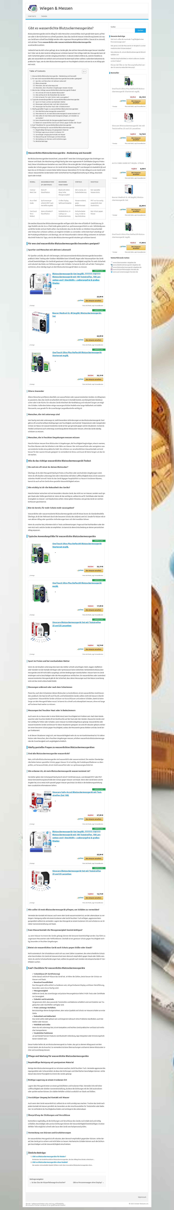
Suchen (113, 27)
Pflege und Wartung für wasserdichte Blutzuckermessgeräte (53, 127)
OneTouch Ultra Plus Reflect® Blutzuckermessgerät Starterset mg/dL (128, 90)
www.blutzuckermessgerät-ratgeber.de (127, 267)
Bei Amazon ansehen (93, 301)
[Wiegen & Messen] (31, 13)
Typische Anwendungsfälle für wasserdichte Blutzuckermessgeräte (55, 99)
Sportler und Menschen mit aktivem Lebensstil (51, 81)
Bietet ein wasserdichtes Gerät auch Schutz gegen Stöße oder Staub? (58, 122)
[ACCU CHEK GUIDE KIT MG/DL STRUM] (128, 155)
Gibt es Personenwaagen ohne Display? (88, 1182)
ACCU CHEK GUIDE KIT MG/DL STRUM (128, 163)
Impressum (142, 1197)
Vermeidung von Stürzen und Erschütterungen (51, 139)
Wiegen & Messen (56, 8)
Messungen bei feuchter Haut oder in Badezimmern (53, 106)
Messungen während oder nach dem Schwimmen (52, 104)
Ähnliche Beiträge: (42, 141)
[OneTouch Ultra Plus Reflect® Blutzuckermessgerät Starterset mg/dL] (128, 80)
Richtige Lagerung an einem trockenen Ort (50, 132)
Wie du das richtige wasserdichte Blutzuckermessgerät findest (54, 90)
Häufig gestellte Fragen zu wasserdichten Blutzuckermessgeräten (55, 109)
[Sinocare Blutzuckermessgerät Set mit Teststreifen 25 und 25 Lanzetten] (128, 117)
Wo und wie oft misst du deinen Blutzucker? (50, 92)
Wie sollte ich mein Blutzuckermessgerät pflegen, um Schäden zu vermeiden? (57, 117)
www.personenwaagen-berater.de (125, 272)
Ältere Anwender (41, 83)
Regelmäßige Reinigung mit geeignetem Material (52, 130)
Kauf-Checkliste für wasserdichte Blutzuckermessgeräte (51, 125)
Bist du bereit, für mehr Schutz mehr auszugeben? (52, 97)
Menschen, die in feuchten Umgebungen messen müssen (54, 88)
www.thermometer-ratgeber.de (124, 262)
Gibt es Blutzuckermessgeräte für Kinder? (49, 1156)
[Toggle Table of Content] (83, 72)
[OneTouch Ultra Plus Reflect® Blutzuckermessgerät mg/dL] (128, 226)
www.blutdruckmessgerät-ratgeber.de (127, 265)
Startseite (32, 16)
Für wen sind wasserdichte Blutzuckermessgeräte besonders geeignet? (57, 78)
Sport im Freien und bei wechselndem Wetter (50, 102)
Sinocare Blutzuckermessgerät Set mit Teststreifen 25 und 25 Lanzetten (128, 127)
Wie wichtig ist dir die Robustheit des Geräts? (50, 95)
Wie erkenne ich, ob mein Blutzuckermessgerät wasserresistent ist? (58, 113)
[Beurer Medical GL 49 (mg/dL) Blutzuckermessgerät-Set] (128, 189)
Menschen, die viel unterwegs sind (47, 85)
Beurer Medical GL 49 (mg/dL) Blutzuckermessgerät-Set (128, 198)
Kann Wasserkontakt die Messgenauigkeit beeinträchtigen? (55, 120)
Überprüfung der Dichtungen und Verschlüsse (50, 137)
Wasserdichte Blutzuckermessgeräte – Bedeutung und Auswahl (54, 76)
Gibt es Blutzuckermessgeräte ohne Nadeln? (50, 1162)
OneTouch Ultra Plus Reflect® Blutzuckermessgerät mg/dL (128, 235)
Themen (44, 16)
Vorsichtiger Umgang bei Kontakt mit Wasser (50, 134)
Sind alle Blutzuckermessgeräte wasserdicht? (50, 111)
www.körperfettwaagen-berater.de (126, 269)
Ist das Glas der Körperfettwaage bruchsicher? (47, 1182)
